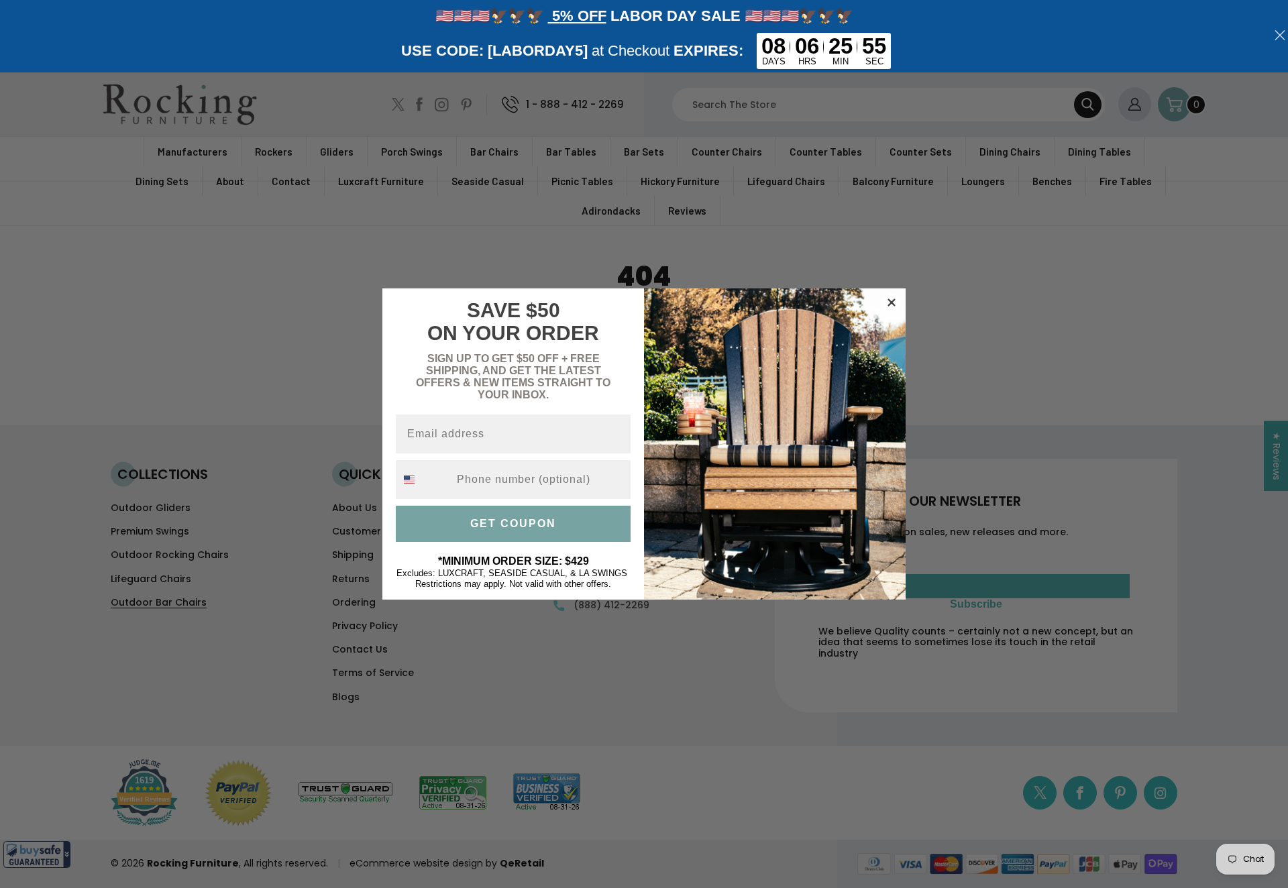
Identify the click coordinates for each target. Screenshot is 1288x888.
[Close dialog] (891, 302)
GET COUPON (513, 523)
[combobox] (423, 479)
